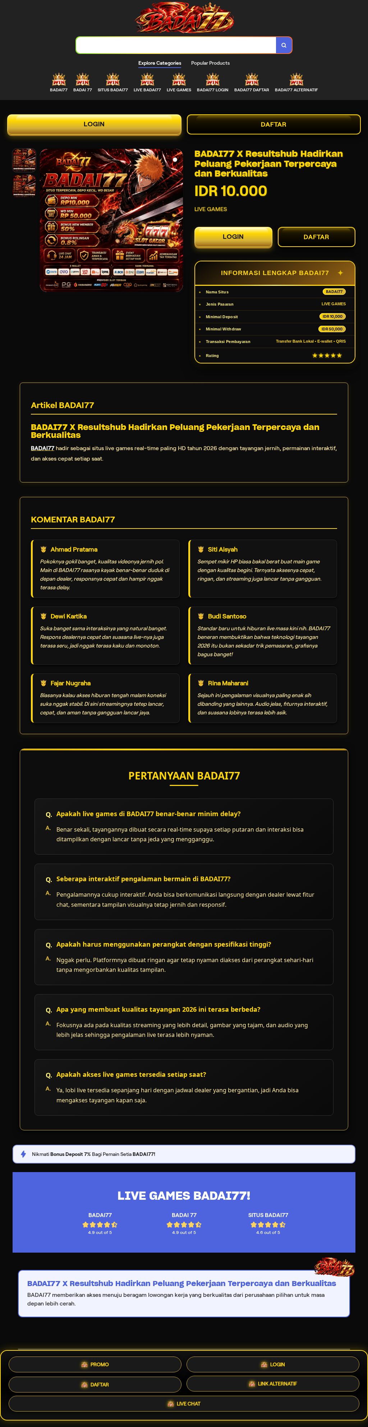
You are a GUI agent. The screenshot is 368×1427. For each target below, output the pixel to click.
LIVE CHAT (189, 1406)
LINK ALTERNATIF (277, 1384)
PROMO (100, 1361)
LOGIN (94, 124)
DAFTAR (274, 124)
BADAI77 (42, 448)
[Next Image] (177, 221)
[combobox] (176, 45)
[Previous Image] (45, 221)
